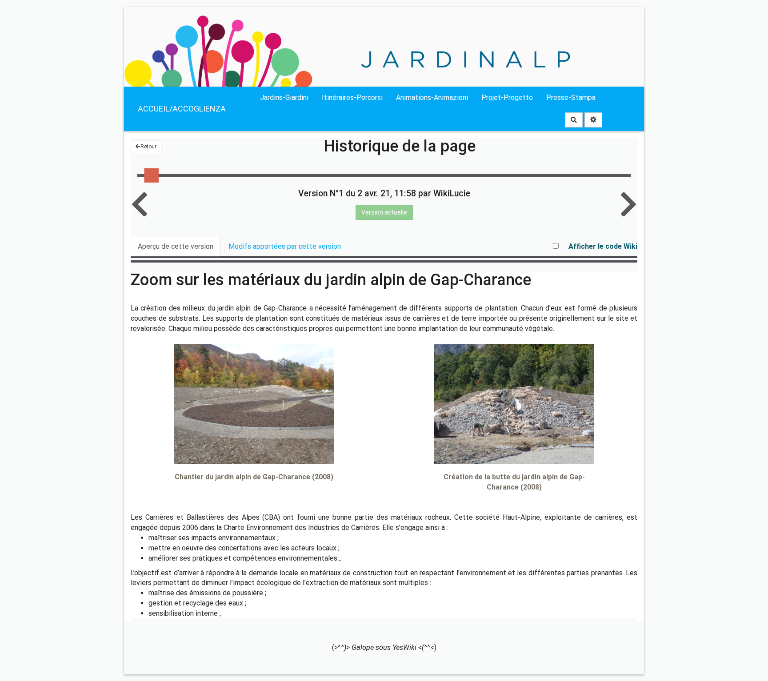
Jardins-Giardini (284, 97)
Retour (148, 146)
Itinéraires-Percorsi (352, 97)
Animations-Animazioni (432, 97)
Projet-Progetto (507, 97)
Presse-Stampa (571, 97)
